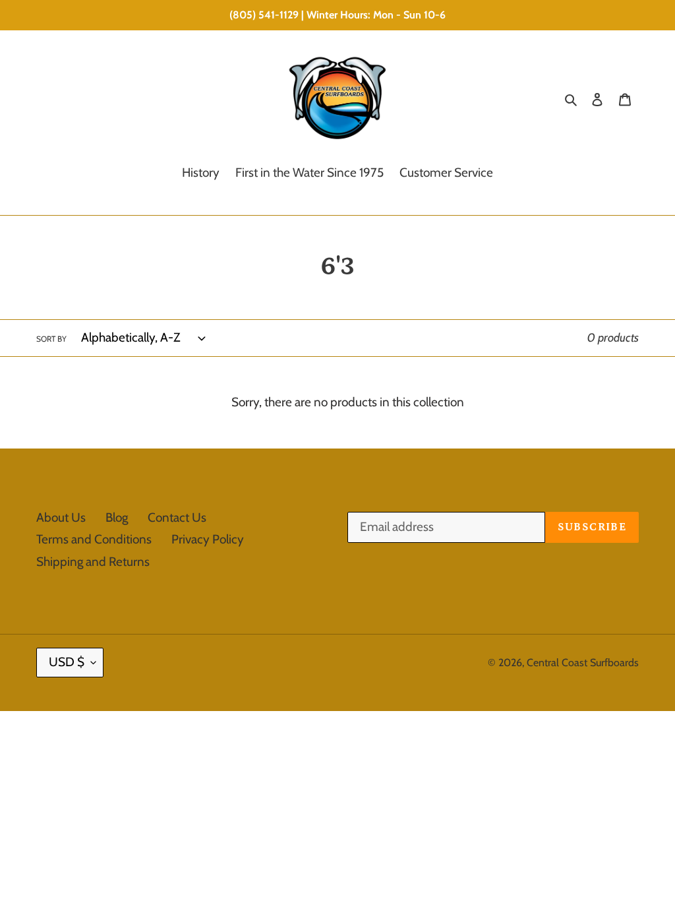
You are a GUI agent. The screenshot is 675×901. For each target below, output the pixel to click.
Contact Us (177, 517)
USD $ (66, 661)
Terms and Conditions (94, 539)
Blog (116, 517)
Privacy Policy (207, 539)
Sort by (51, 339)
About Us (61, 517)
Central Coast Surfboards (583, 662)
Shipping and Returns (93, 561)
